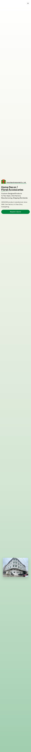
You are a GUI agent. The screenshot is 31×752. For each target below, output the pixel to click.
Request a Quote (15, 212)
